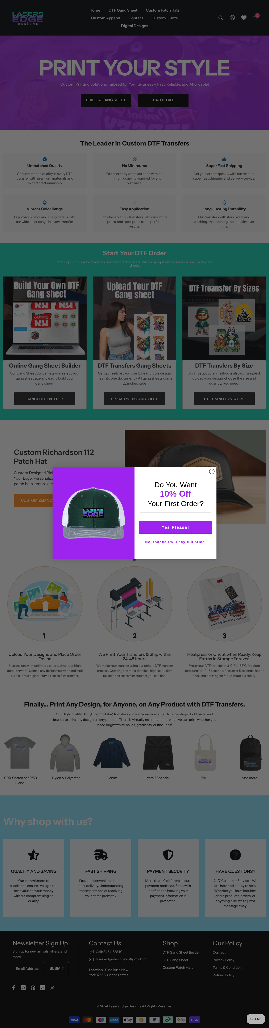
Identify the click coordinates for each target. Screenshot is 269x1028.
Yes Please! (175, 527)
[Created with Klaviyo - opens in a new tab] (134, 560)
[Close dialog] (211, 471)
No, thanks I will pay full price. (175, 542)
